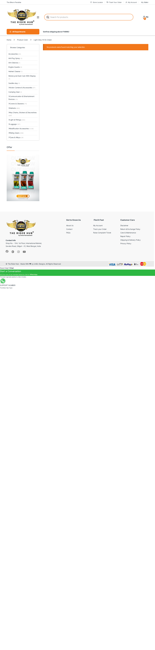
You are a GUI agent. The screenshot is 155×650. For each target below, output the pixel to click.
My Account (132, 2)
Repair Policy (125, 236)
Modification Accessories (21, 128)
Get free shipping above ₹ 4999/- (56, 32)
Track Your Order (115, 2)
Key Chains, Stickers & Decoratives (22, 113)
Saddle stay (14, 83)
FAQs (68, 233)
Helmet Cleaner (15, 71)
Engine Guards (15, 67)
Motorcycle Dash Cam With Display (22, 77)
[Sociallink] (7, 251)
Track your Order (100, 229)
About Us (69, 225)
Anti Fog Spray (15, 58)
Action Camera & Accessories (22, 88)
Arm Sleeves (14, 63)
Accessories (14, 54)
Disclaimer (124, 225)
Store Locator (98, 2)
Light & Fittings (17, 120)
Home (9, 40)
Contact (69, 229)
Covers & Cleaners (18, 104)
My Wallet (144, 2)
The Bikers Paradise (14, 2)
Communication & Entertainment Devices (21, 97)
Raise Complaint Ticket (102, 233)
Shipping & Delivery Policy (130, 240)
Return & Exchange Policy (130, 229)
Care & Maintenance (128, 233)
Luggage (15, 124)
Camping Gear (15, 92)
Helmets (15, 108)
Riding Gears (16, 133)
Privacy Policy (125, 243)
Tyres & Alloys (16, 137)
